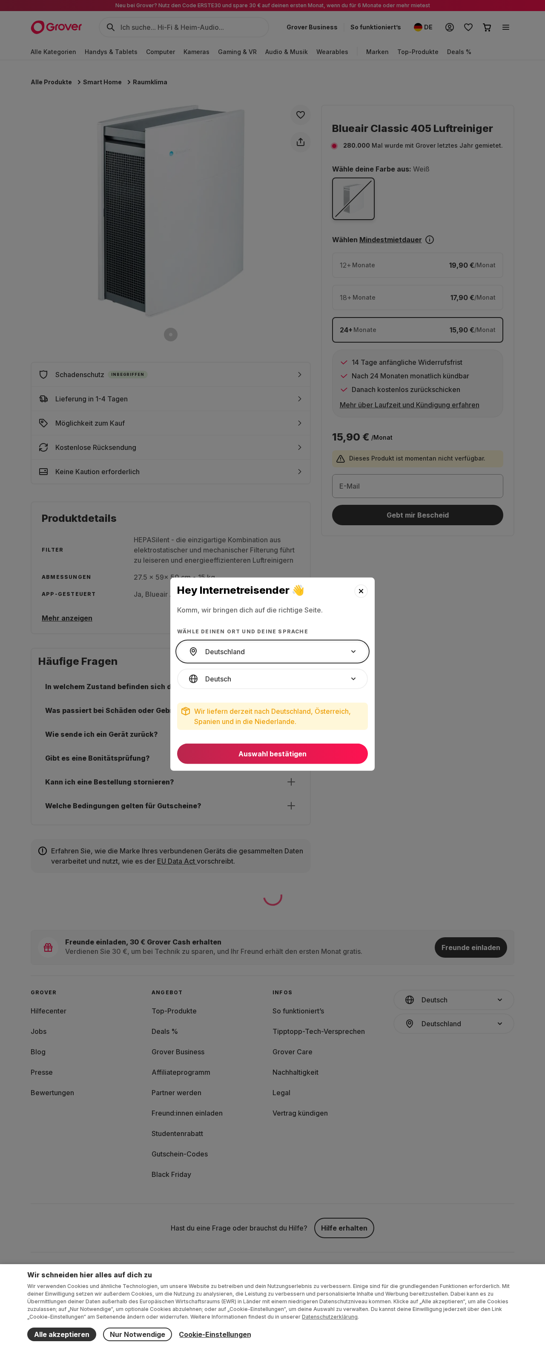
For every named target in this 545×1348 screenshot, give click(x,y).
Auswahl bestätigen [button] (272, 754)
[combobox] (272, 651)
